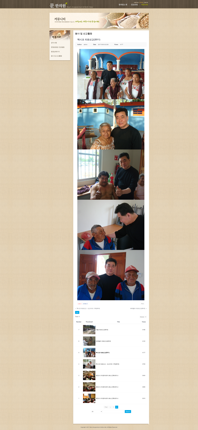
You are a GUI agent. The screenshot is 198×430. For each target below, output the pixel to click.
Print (142, 303)
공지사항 (54, 43)
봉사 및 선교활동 (56, 56)
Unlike (85, 303)
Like (79, 303)
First (106, 407)
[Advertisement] (110, 419)
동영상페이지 (55, 51)
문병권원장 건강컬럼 (57, 47)
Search (128, 411)
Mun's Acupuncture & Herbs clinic (98, 427)
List (77, 312)
